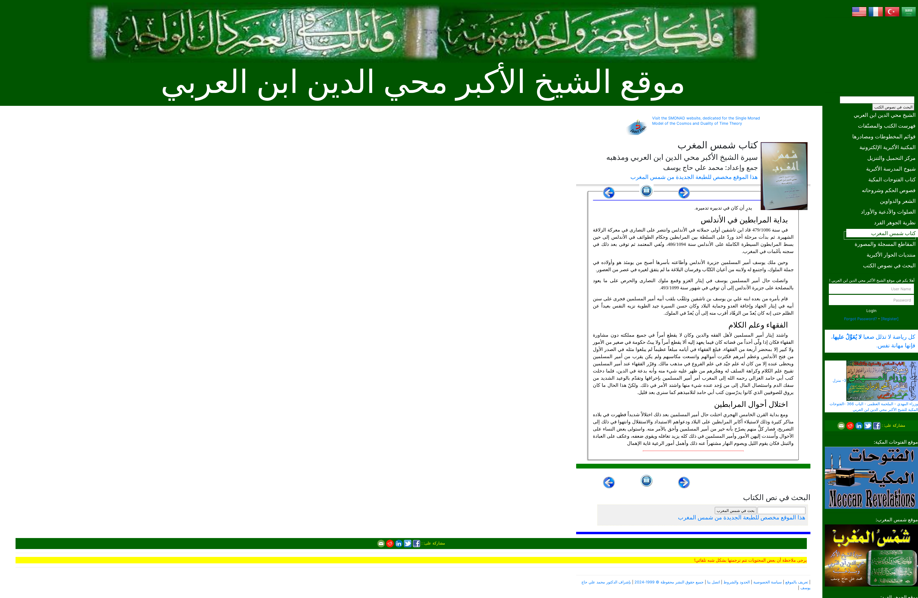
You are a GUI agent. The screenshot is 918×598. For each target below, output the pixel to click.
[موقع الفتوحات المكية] (871, 477)
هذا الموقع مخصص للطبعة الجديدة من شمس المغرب (694, 176)
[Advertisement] (871, 55)
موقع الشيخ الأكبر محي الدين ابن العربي (423, 82)
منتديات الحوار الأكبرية (891, 254)
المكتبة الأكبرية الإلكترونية (887, 147)
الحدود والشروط (736, 582)
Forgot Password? (860, 318)
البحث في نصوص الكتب (893, 107)
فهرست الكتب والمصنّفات (887, 125)
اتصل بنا (713, 582)
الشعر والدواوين (898, 201)
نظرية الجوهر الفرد (895, 222)
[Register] (890, 318)
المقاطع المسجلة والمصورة (885, 244)
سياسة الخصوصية (767, 582)
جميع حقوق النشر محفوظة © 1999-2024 (669, 582)
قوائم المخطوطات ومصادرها (884, 136)
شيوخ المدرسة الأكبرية (891, 168)
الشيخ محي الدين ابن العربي (885, 115)
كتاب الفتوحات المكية (892, 179)
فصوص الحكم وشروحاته (889, 190)
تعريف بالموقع (796, 582)
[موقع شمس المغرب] (871, 555)
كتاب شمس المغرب (893, 233)
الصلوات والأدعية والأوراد (888, 211)
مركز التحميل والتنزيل (891, 158)
